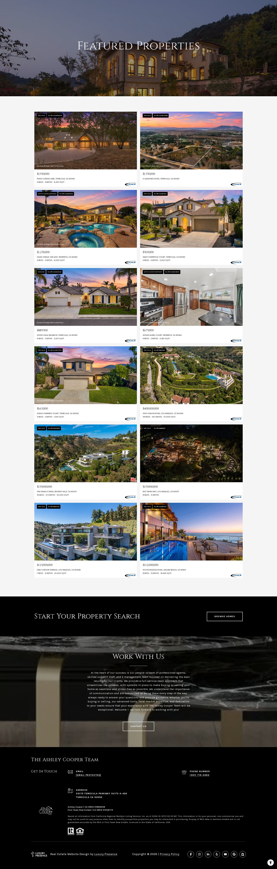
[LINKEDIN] (208, 854)
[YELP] (217, 854)
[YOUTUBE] (225, 854)
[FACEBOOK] (191, 854)
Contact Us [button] (138, 726)
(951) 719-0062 (199, 775)
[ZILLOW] (242, 854)
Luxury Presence (105, 854)
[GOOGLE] (234, 854)
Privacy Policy (169, 854)
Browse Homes (224, 616)
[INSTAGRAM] (199, 854)
